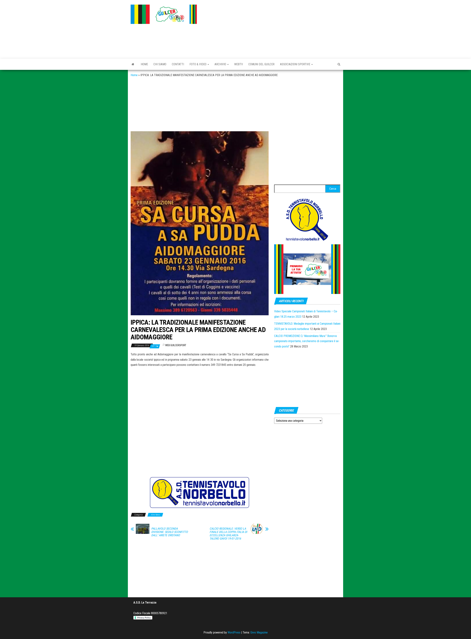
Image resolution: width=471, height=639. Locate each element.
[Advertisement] (271, 28)
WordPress (234, 632)
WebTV (238, 64)
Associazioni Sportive (295, 64)
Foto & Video (198, 64)
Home (144, 64)
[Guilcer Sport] (133, 64)
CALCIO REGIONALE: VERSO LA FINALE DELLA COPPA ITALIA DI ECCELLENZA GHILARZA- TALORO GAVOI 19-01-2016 (228, 533)
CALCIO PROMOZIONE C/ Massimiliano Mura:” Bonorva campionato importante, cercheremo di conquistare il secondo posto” (306, 341)
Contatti (178, 64)
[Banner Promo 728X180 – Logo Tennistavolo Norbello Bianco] (200, 492)
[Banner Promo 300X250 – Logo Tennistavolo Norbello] (307, 219)
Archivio (221, 64)
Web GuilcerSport (175, 345)
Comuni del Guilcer (261, 64)
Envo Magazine (259, 632)
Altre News (155, 514)
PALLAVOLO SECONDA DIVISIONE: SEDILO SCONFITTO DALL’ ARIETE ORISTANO (169, 532)
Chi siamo (159, 64)
